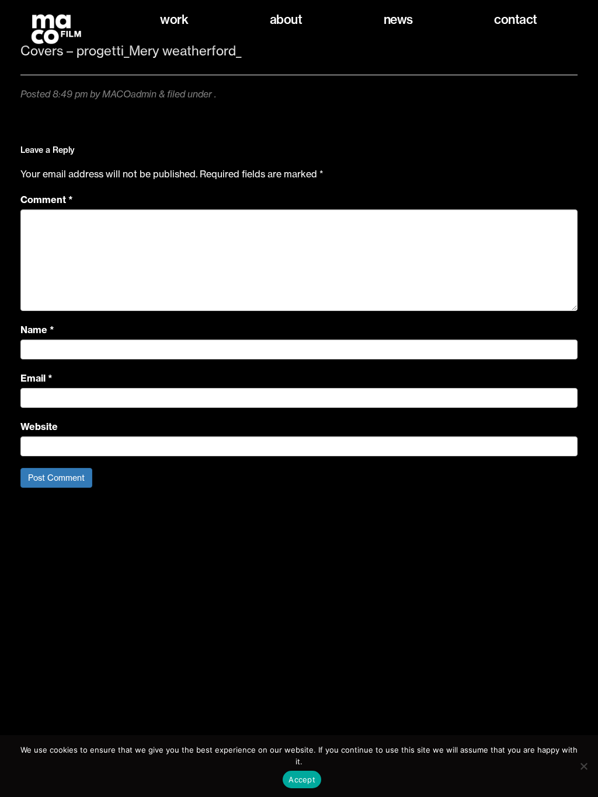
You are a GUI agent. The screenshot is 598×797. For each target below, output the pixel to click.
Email (36, 378)
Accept (301, 779)
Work (174, 19)
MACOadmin (129, 94)
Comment (46, 199)
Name (37, 329)
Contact (515, 19)
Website (39, 426)
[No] (583, 766)
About (286, 19)
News (398, 19)
